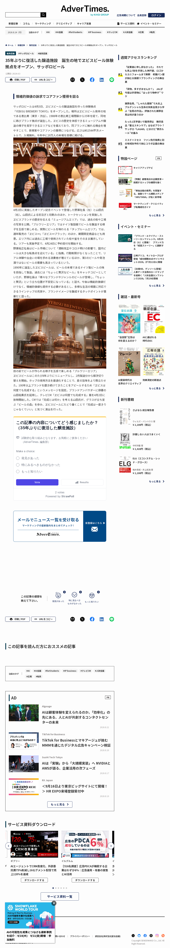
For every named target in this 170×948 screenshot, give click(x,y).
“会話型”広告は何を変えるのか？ (127, 338)
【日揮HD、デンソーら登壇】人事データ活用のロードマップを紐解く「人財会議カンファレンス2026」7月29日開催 (148, 273)
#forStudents (75, 32)
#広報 (141, 32)
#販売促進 (42, 53)
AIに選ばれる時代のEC (149, 338)
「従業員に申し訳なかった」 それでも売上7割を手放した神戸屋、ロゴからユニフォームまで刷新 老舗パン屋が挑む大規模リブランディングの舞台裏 (145, 74)
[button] (72, 79)
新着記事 (13, 23)
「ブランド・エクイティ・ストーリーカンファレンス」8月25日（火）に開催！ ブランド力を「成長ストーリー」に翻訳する (148, 242)
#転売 (152, 32)
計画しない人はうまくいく (147, 434)
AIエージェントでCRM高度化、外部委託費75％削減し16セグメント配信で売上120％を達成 (33, 870)
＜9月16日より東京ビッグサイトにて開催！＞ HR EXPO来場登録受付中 (75, 788)
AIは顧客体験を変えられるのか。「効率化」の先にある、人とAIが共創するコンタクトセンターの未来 (76, 717)
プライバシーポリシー (80, 936)
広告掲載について (126, 15)
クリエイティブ (64, 23)
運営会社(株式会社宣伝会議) (108, 936)
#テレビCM (112, 32)
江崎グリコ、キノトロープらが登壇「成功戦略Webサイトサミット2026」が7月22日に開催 (148, 259)
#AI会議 (59, 32)
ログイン (156, 15)
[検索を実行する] (43, 14)
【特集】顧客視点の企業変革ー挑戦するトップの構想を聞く (148, 180)
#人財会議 (127, 32)
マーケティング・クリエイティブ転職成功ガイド (148, 205)
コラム (26, 23)
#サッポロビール (26, 53)
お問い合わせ (59, 936)
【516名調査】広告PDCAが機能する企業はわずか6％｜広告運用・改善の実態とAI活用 (84, 870)
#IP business (94, 32)
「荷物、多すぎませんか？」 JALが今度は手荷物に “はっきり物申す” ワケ (144, 92)
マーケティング (43, 23)
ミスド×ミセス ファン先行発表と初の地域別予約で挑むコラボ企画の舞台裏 (144, 143)
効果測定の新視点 (152, 380)
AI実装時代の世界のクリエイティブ (129, 381)
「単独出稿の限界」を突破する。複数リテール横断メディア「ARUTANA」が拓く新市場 (148, 194)
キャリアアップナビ (143, 167)
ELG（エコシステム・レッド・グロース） (146, 460)
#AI (48, 32)
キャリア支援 (84, 23)
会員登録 (141, 15)
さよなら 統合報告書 (143, 410)
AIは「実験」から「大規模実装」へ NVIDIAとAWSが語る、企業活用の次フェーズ (76, 766)
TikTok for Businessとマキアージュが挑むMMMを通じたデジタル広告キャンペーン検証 (76, 743)
